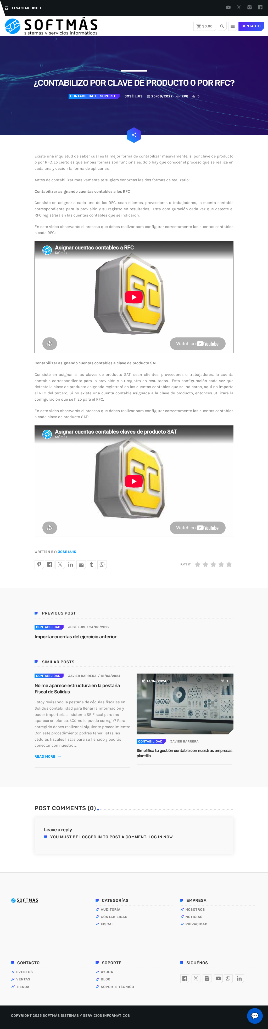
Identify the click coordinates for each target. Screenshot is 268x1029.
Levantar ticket (26, 8)
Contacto (251, 26)
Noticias (194, 917)
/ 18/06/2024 (109, 676)
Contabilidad (83, 96)
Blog (105, 979)
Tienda (23, 987)
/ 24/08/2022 (98, 627)
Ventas (23, 979)
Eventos (24, 972)
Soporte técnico (117, 987)
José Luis (67, 552)
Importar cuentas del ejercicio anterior (75, 637)
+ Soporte (106, 96)
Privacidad (197, 924)
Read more (48, 757)
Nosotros (195, 910)
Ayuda (107, 972)
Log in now (160, 837)
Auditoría (110, 910)
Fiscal (107, 924)
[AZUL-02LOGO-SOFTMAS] (24, 900)
